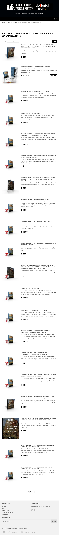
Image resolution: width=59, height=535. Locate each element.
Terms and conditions (7, 512)
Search (4, 506)
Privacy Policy (5, 510)
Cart (56, 18)
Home (3, 22)
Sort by (4, 41)
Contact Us (5, 514)
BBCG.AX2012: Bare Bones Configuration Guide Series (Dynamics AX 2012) (25, 22)
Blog (3, 508)
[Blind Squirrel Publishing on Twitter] (32, 510)
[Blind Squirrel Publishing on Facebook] (35, 510)
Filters (54, 41)
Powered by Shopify (22, 528)
